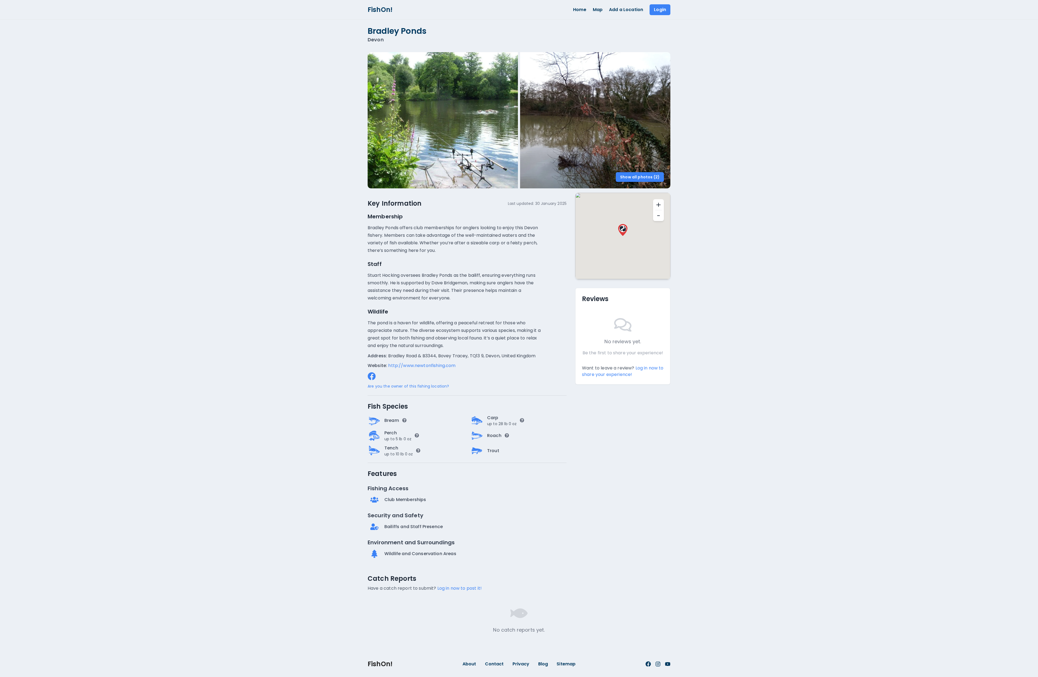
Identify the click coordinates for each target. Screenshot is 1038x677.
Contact (494, 664)
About (469, 664)
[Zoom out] (658, 215)
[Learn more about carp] (522, 420)
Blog (543, 664)
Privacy (521, 664)
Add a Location (626, 9)
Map (598, 9)
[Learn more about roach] (507, 435)
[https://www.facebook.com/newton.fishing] (372, 376)
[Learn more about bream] (404, 420)
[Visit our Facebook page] (648, 664)
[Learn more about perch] (417, 435)
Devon (376, 39)
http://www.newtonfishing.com (421, 365)
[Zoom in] (658, 204)
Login (660, 9)
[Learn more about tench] (418, 450)
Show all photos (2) (640, 177)
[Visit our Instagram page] (658, 664)
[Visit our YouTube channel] (667, 664)
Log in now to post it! (459, 588)
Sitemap (566, 664)
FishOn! (380, 9)
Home (579, 9)
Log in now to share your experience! (623, 371)
